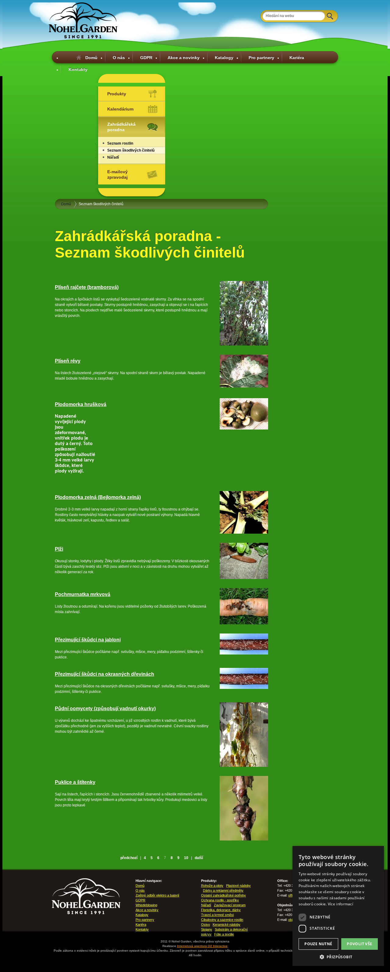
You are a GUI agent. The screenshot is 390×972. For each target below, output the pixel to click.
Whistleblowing (146, 905)
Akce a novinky (184, 57)
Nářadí (113, 157)
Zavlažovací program (230, 905)
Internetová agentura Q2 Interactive (202, 946)
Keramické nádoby (226, 924)
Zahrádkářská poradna (121, 127)
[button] (338, 957)
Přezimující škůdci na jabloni (88, 639)
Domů (91, 57)
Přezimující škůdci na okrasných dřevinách (104, 674)
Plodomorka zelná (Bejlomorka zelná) (98, 497)
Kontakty (78, 69)
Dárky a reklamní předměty (223, 890)
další (199, 858)
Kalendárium (120, 109)
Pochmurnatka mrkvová (82, 594)
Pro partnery (261, 57)
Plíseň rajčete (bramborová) (87, 287)
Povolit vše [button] (359, 943)
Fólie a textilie (224, 934)
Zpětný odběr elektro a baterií (157, 895)
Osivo (205, 924)
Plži (59, 549)
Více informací (340, 904)
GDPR (146, 57)
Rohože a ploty (212, 885)
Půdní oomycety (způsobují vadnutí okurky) (105, 708)
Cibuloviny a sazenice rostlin (222, 919)
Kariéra (296, 57)
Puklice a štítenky (75, 782)
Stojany (206, 929)
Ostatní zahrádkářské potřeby (223, 895)
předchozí (128, 858)
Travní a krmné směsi (217, 915)
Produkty (116, 93)
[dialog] (338, 906)
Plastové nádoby (238, 885)
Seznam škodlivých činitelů (130, 150)
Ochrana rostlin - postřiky (220, 900)
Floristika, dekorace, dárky (221, 910)
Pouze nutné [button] (318, 943)
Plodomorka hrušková (80, 404)
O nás (119, 57)
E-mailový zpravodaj (117, 174)
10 (186, 858)
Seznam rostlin (120, 143)
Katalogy (224, 57)
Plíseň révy (67, 360)
